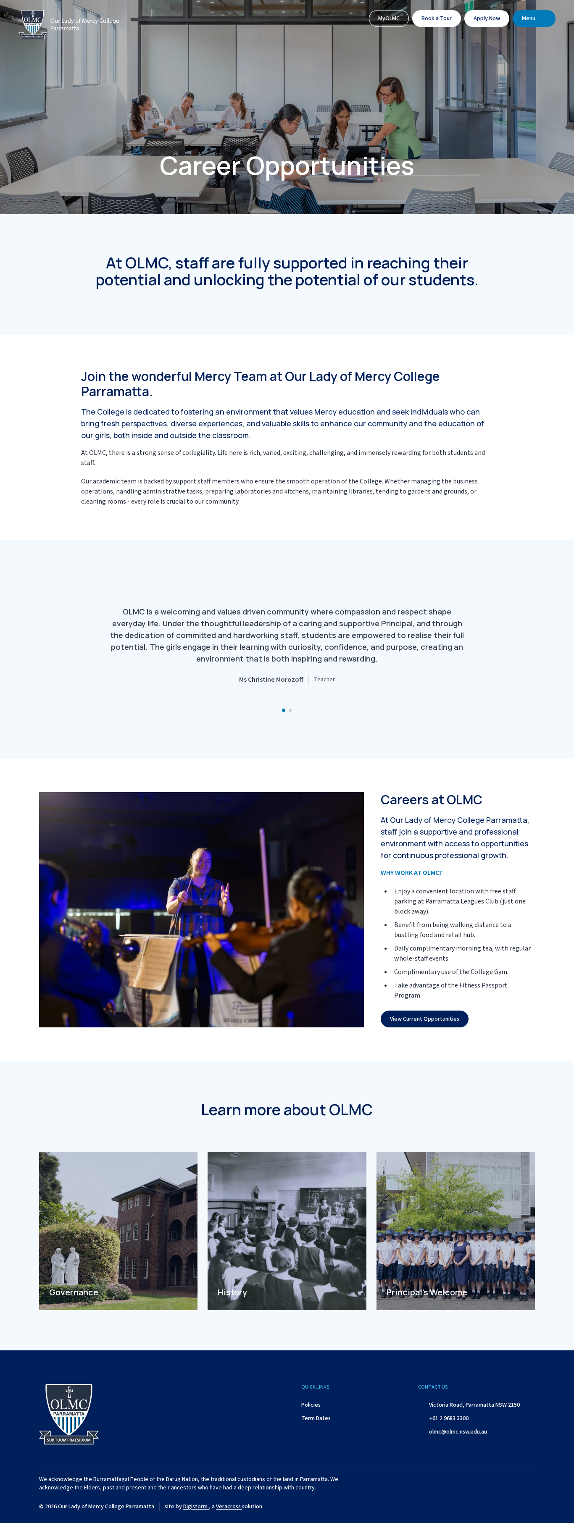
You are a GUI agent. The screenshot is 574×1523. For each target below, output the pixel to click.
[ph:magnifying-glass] (353, 18)
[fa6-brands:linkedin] (507, 1506)
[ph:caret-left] (89, 649)
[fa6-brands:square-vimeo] (528, 1506)
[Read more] (465, 1506)
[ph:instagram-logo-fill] (486, 1506)
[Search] (353, 18)
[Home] (68, 27)
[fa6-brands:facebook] (465, 1506)
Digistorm (196, 1506)
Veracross (229, 1506)
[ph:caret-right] (484, 649)
